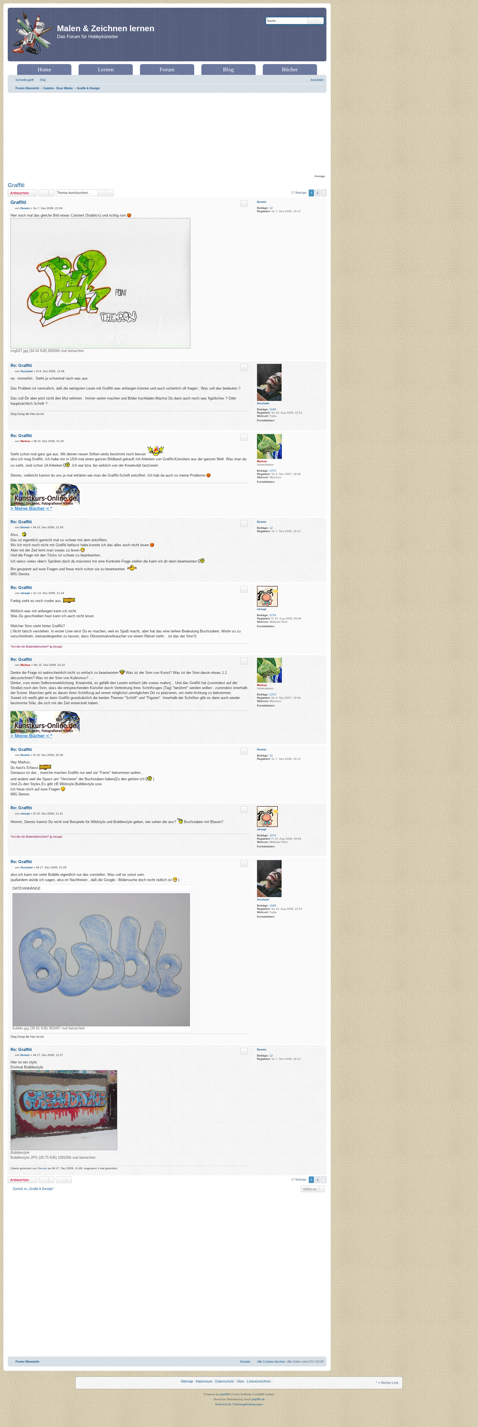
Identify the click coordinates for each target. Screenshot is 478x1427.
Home (44, 69)
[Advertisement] (167, 134)
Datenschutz (224, 1381)
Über (240, 1381)
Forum (167, 69)
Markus (262, 461)
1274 (272, 615)
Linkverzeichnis (259, 1381)
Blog (228, 69)
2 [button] (317, 192)
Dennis (261, 201)
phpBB (224, 1394)
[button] (323, 193)
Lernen (106, 69)
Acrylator (263, 403)
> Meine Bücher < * (31, 508)
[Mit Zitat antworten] (244, 203)
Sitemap (187, 1381)
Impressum (204, 1381)
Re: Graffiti (21, 365)
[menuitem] (40, 80)
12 (271, 207)
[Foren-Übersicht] (33, 34)
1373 (272, 470)
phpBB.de (258, 1399)
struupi (261, 609)
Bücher (290, 69)
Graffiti (16, 185)
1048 (272, 409)
